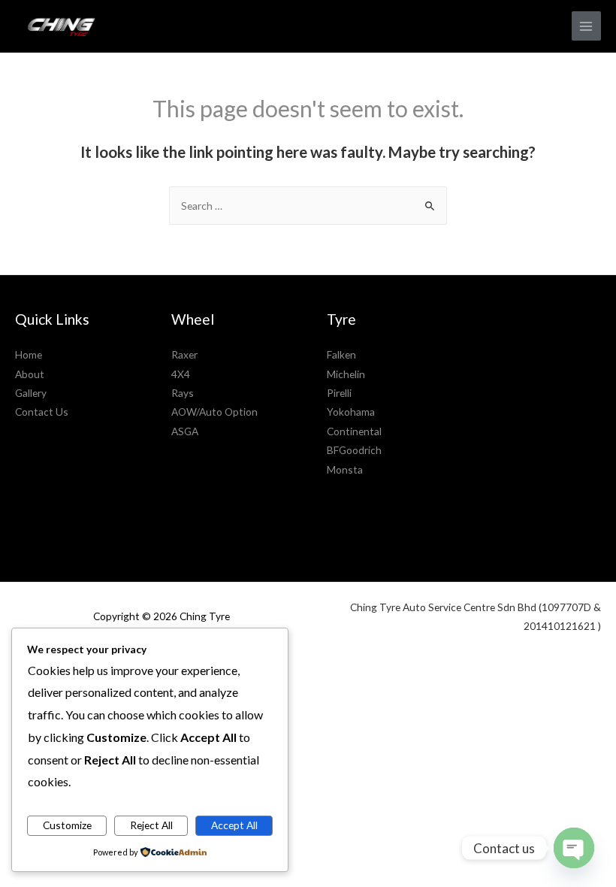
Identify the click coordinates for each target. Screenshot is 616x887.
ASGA (184, 431)
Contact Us (41, 411)
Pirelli (339, 392)
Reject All (151, 825)
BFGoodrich (354, 450)
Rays (182, 392)
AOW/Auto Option (214, 411)
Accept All (234, 825)
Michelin (346, 374)
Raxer (184, 354)
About (29, 374)
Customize (67, 825)
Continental (354, 431)
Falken (341, 354)
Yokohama (351, 411)
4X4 (180, 374)
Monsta (345, 469)
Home (28, 354)
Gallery (31, 392)
